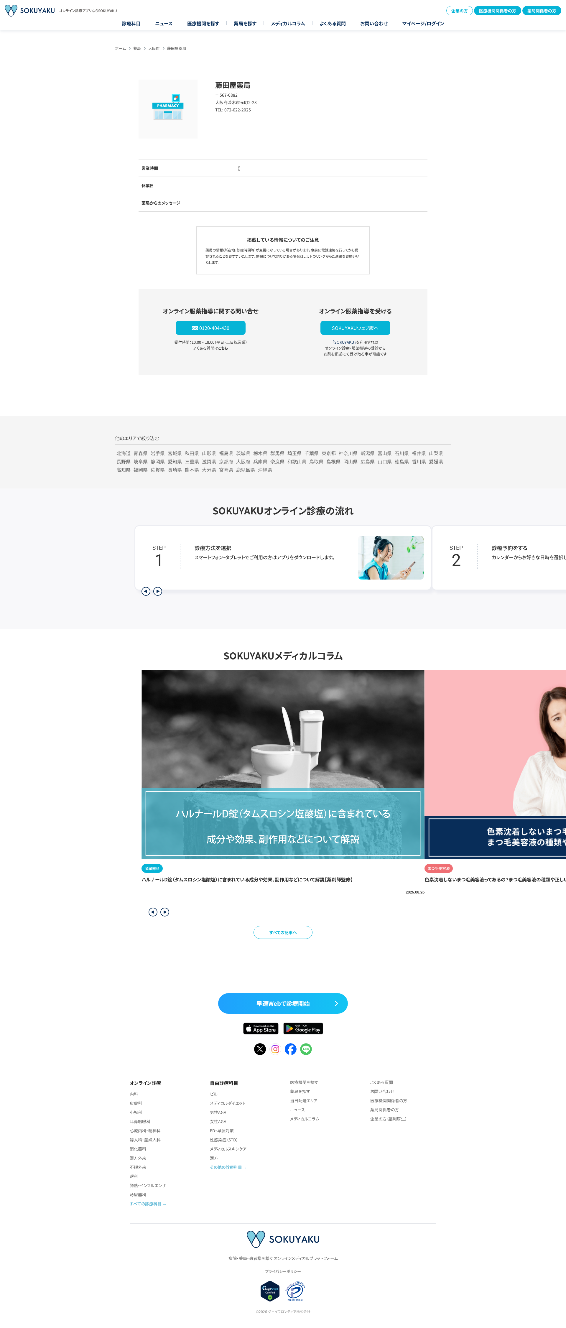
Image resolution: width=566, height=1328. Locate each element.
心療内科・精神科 (145, 1130)
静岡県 (158, 461)
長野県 (123, 461)
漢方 (214, 1158)
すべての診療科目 (146, 1204)
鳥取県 (316, 461)
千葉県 (312, 453)
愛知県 (175, 461)
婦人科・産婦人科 (145, 1140)
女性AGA (218, 1121)
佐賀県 (158, 469)
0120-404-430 (214, 327)
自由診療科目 (224, 1082)
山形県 (209, 453)
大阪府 (154, 48)
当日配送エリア (303, 1100)
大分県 (209, 469)
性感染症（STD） (224, 1140)
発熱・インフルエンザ (148, 1185)
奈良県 (277, 461)
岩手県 (158, 453)
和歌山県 (296, 461)
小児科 (136, 1112)
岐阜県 (141, 461)
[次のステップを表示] (157, 591)
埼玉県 (294, 453)
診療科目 (131, 23)
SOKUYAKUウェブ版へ (355, 327)
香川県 (419, 461)
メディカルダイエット (228, 1103)
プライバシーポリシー (283, 1271)
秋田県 (192, 453)
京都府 (226, 461)
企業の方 (459, 11)
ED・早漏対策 (222, 1130)
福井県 (419, 453)
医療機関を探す (203, 23)
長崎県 (175, 469)
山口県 (385, 461)
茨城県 (243, 453)
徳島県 (402, 461)
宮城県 (175, 453)
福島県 (226, 453)
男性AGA (218, 1112)
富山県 (385, 453)
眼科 (134, 1176)
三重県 (192, 461)
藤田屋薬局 (176, 48)
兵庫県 (260, 461)
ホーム (120, 48)
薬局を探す (245, 23)
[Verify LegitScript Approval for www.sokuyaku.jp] (270, 1290)
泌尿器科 (138, 1194)
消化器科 (138, 1149)
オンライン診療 (145, 1082)
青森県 (141, 453)
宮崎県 (226, 469)
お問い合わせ (374, 23)
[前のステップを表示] (146, 591)
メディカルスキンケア (228, 1149)
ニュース (164, 23)
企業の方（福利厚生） (388, 1119)
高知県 (123, 469)
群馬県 (277, 453)
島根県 (333, 461)
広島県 (368, 461)
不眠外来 (138, 1167)
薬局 (137, 48)
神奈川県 (348, 453)
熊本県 (192, 469)
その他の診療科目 (226, 1167)
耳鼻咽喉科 (140, 1121)
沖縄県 (265, 469)
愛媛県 (436, 461)
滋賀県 (209, 461)
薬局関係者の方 (541, 11)
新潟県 (368, 453)
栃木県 (260, 453)
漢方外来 (138, 1158)
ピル (214, 1094)
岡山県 (350, 461)
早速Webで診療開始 (283, 1003)
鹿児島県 (245, 469)
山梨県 (436, 453)
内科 (134, 1094)
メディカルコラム (288, 23)
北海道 (123, 453)
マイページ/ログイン (423, 23)
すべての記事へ (283, 932)
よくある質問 (333, 23)
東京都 (329, 453)
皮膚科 (136, 1103)
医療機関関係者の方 (497, 11)
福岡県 (141, 469)
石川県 (402, 453)
